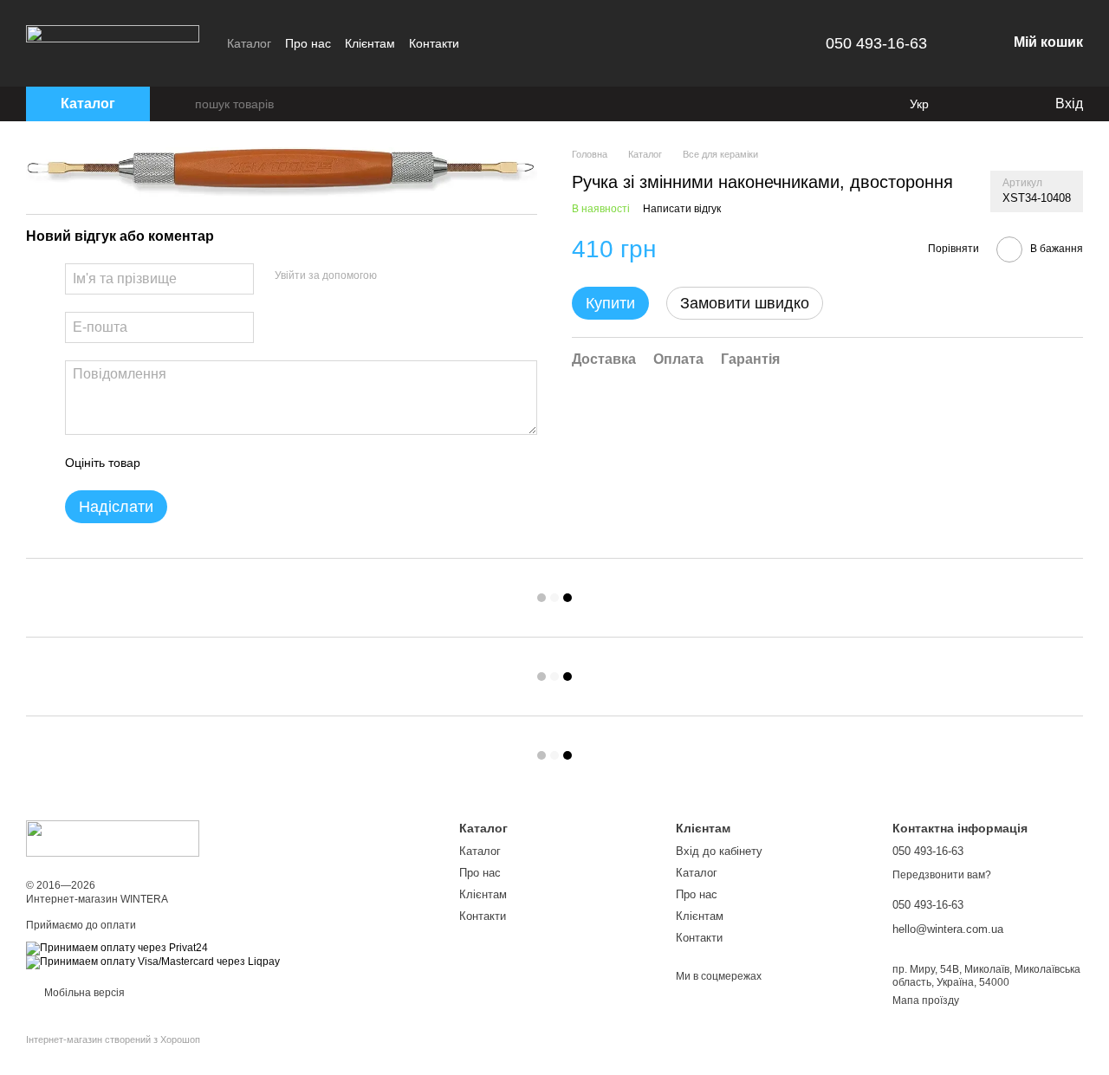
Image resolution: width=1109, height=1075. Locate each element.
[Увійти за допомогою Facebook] (396, 276)
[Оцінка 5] (280, 462)
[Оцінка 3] (224, 462)
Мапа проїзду (925, 1000)
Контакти (434, 43)
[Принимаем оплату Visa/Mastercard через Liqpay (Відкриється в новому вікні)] (153, 961)
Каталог (249, 43)
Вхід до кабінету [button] (719, 851)
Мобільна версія (83, 993)
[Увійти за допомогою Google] (423, 276)
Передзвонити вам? (941, 875)
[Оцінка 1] (169, 462)
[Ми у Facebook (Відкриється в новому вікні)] (483, 43)
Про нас (308, 43)
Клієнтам (370, 43)
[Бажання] (1005, 104)
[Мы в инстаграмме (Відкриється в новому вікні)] (504, 43)
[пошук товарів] (181, 104)
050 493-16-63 (876, 43)
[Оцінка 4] (252, 462)
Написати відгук (682, 210)
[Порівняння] (970, 104)
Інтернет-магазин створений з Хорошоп (113, 1039)
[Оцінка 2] (197, 462)
